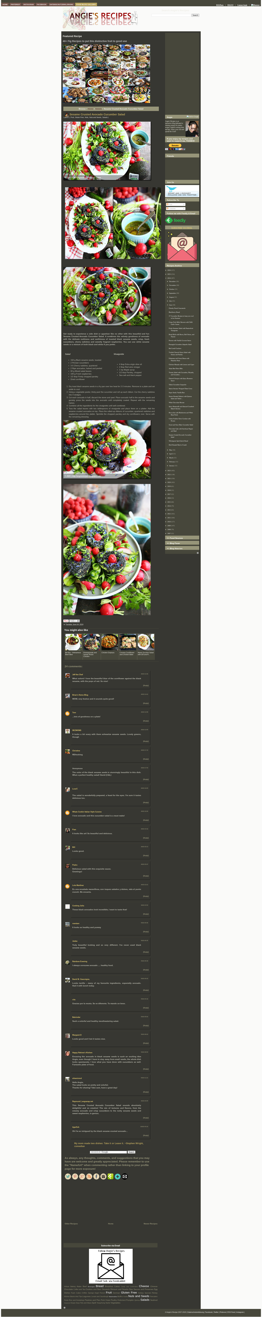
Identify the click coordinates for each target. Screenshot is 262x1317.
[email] (124, 1179)
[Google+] (82, 1179)
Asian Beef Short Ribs (176, 368)
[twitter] (68, 1179)
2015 (169, 502)
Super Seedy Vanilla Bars (177, 392)
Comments (172, 209)
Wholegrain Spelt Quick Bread (178, 441)
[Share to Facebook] (78, 621)
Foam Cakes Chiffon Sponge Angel (85, 1293)
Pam (74, 830)
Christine (76, 751)
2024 (169, 278)
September (172, 293)
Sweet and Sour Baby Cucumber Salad (181, 425)
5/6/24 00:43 (144, 978)
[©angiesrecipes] (106, 102)
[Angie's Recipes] (100, 30)
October (172, 289)
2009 (169, 525)
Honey (154, 1293)
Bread (100, 1286)
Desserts (106, 1289)
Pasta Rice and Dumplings (74, 1300)
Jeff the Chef (77, 675)
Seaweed (67, 1303)
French (102, 1293)
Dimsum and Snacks (119, 1289)
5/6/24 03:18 (144, 999)
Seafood (153, 1300)
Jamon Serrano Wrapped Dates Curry (180, 388)
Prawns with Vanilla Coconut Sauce (180, 340)
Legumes (87, 1296)
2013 (169, 510)
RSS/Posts (220, 5)
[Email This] (70, 621)
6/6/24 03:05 (144, 1101)
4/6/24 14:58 (144, 712)
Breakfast (109, 1286)
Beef (85, 1286)
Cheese (144, 1286)
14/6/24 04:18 (144, 1126)
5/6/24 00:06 (144, 923)
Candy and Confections (129, 1286)
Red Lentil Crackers (175, 348)
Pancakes (153, 1296)
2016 (169, 498)
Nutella (125, 1296)
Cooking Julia (78, 906)
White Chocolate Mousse (176, 402)
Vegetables (115, 1303)
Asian (79, 1286)
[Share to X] (75, 621)
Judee (74, 941)
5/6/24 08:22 (144, 1034)
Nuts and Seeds (95, 117)
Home (90, 109)
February (172, 462)
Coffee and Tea (79, 1289)
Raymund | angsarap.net (82, 1101)
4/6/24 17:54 (144, 768)
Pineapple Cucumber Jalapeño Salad (180, 344)
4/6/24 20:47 (144, 864)
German (116, 1293)
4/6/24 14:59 (144, 729)
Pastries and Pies (92, 1300)
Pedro (74, 865)
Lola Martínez (78, 885)
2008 (169, 529)
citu (73, 1000)
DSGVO (230, 5)
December (172, 281)
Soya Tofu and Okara (83, 1303)
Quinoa (137, 1300)
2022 (169, 474)
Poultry (114, 1300)
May (170, 450)
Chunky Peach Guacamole (177, 308)
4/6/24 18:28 (144, 811)
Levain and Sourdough (99, 1296)
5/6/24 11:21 (144, 1078)
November (172, 285)
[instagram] (103, 1179)
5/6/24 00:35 (144, 940)
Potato (107, 1300)
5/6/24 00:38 (144, 961)
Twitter (216, 1312)
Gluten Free (79, 117)
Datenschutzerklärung (195, 1312)
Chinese (153, 1286)
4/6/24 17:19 (144, 750)
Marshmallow (113, 1296)
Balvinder (76, 1017)
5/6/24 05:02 (144, 1016)
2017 (169, 494)
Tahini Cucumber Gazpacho (177, 384)
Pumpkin (130, 1300)
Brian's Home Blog (80, 695)
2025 (169, 274)
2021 (169, 478)
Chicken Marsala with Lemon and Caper (181, 364)
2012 (169, 514)
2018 (169, 490)
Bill (73, 847)
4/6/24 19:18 (144, 829)
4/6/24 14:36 (144, 674)
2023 (169, 470)
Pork (103, 1300)
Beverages (91, 1286)
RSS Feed (231, 1312)
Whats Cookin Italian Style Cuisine (87, 812)
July (170, 301)
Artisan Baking (70, 1286)
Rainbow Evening (79, 961)
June (170, 305)
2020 (169, 482)
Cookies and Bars (93, 1289)
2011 (169, 518)
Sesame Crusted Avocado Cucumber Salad (97, 114)
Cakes (117, 1286)
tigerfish (75, 1127)
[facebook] (96, 1179)
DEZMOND (76, 730)
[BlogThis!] (73, 621)
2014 (169, 506)
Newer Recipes (150, 1224)
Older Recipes (71, 1224)
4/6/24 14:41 (144, 694)
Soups (73, 1303)
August (171, 297)
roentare (75, 923)
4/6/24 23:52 (144, 905)
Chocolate (68, 1289)
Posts (170, 204)
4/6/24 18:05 (144, 788)
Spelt (94, 1303)
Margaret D (76, 1035)
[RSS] (89, 1179)
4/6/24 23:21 (144, 884)
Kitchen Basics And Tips (73, 1296)
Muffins (120, 1296)
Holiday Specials (144, 1293)
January (172, 465)
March (171, 458)
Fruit (72, 117)
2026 (169, 270)
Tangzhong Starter (103, 1303)
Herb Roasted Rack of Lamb (178, 445)
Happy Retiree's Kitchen (82, 1053)
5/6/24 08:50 (144, 1052)
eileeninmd (77, 1078)
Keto (86, 117)
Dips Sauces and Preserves (141, 1289)
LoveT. (75, 789)
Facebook (208, 1312)
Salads (98, 109)
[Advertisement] (182, 74)
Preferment (121, 1300)
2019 (169, 486)
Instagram (240, 1312)
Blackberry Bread (174, 312)
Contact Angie (242, 5)
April (171, 454)
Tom (74, 713)
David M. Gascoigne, (81, 979)
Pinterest (223, 1312)
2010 (169, 522)
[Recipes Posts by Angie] (111, 1283)
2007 (169, 533)
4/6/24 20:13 (144, 846)
